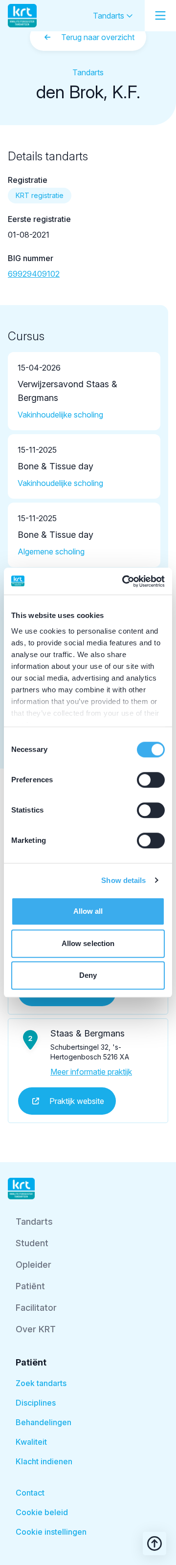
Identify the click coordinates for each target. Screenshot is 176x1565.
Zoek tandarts (41, 1383)
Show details (123, 880)
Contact (30, 1493)
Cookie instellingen (51, 1532)
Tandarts (109, 16)
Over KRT (36, 1329)
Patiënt (30, 1286)
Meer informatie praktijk (91, 1072)
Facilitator (36, 1307)
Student (32, 1243)
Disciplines (36, 1403)
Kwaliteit (31, 1442)
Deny (88, 975)
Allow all (88, 911)
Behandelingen (43, 1422)
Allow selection (88, 943)
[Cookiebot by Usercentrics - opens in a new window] (124, 581)
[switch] (151, 780)
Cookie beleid (42, 1512)
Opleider (33, 1264)
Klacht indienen (44, 1461)
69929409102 (34, 274)
